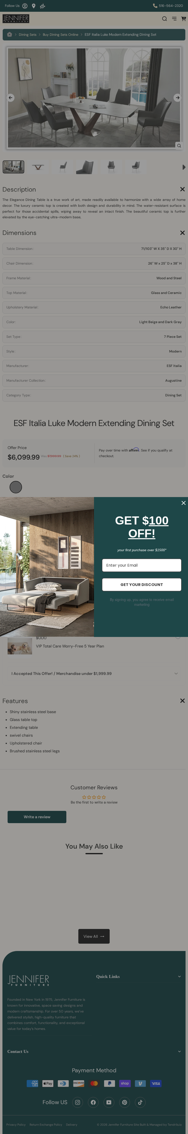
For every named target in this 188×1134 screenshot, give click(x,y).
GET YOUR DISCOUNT (141, 584)
